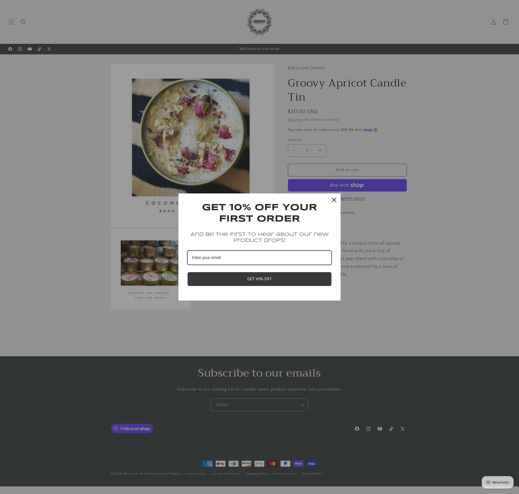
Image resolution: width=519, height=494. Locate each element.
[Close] (334, 199)
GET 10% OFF (259, 279)
